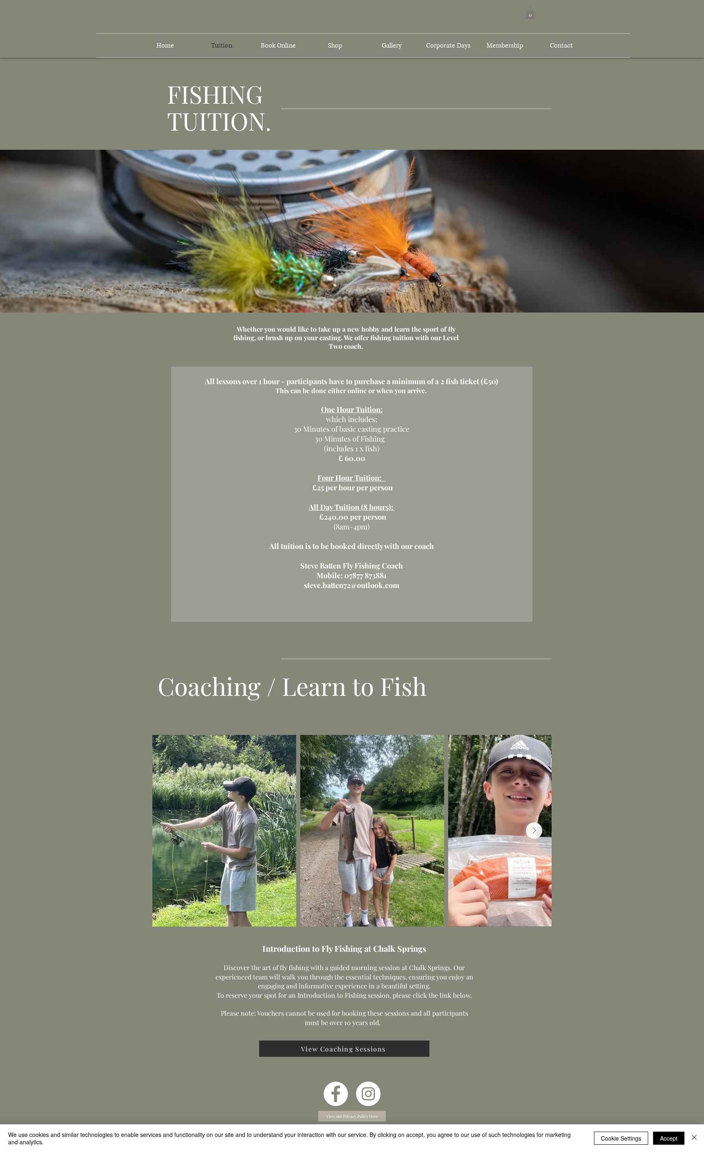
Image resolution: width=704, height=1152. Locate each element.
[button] (530, 13)
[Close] (694, 1138)
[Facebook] (335, 1094)
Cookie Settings (621, 1138)
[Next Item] (534, 830)
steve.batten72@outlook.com (351, 585)
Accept (669, 1138)
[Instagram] (368, 1094)
